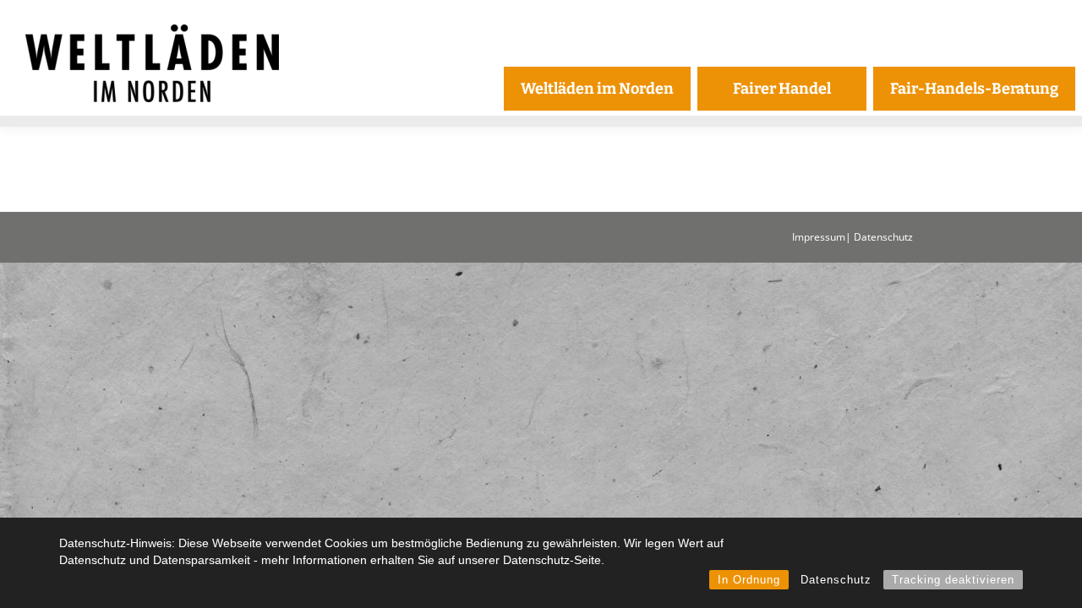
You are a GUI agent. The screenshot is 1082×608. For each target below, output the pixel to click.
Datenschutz (836, 579)
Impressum (818, 237)
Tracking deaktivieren (953, 579)
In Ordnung (749, 579)
